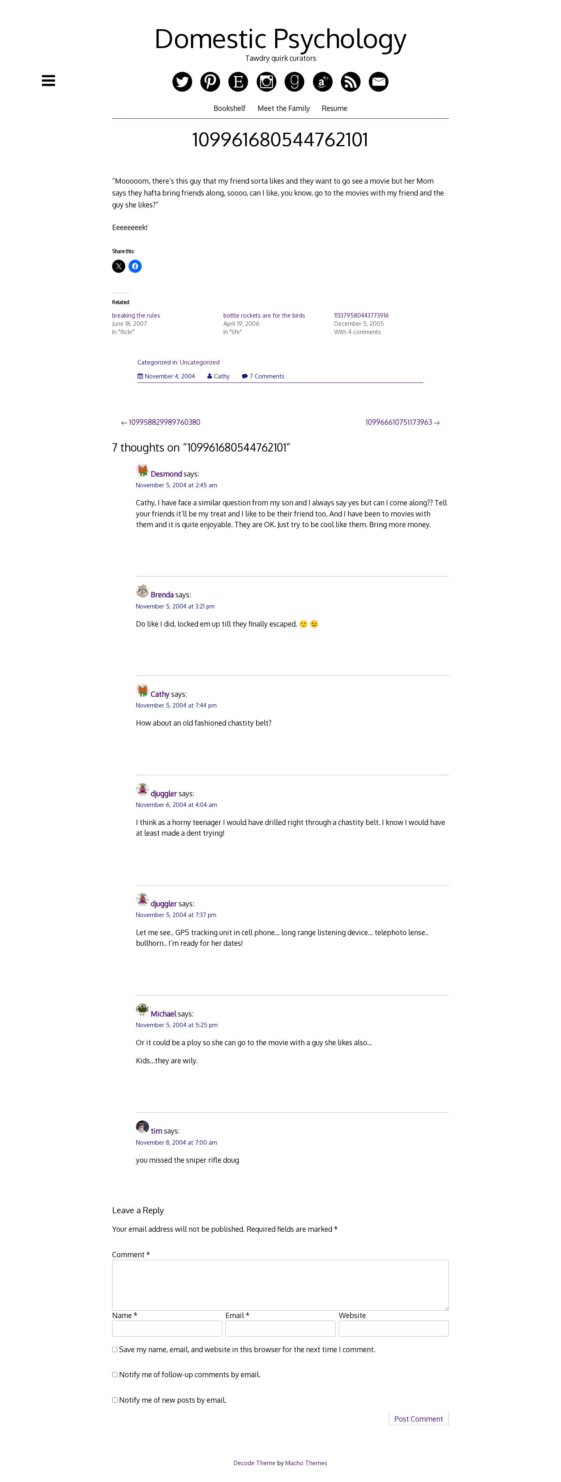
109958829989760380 (164, 421)
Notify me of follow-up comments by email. (189, 1374)
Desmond (166, 473)
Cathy (222, 376)
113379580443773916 (361, 315)
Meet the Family (284, 108)
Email (237, 1315)
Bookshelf (230, 108)
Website (352, 1315)
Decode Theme (255, 1462)
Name (125, 1315)
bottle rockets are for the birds (264, 315)
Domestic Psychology (280, 37)
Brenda (162, 594)
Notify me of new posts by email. (172, 1399)
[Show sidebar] (48, 80)
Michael (163, 1013)
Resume (334, 108)
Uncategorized (200, 362)
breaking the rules (136, 315)
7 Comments (267, 376)
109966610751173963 (399, 421)
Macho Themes (306, 1462)
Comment (131, 1254)
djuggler (164, 793)
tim (156, 1130)
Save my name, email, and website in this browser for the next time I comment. (247, 1349)
